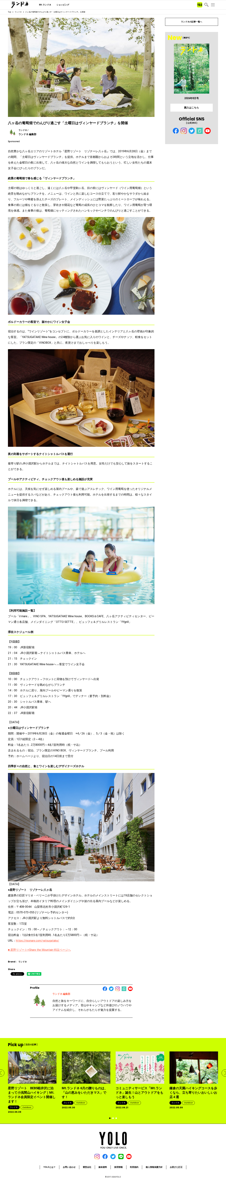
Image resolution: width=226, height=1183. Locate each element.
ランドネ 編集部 (61, 994)
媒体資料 (103, 1167)
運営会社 (87, 1167)
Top (9, 12)
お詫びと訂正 (176, 1167)
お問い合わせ (69, 1167)
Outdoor (26, 1107)
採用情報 (118, 1167)
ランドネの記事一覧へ (191, 21)
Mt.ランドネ (45, 5)
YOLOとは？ (49, 1167)
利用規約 (134, 1167)
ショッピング (62, 5)
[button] (110, 1118)
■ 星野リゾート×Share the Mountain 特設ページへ (39, 949)
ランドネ (18, 12)
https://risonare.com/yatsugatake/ (37, 940)
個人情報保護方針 (154, 1167)
